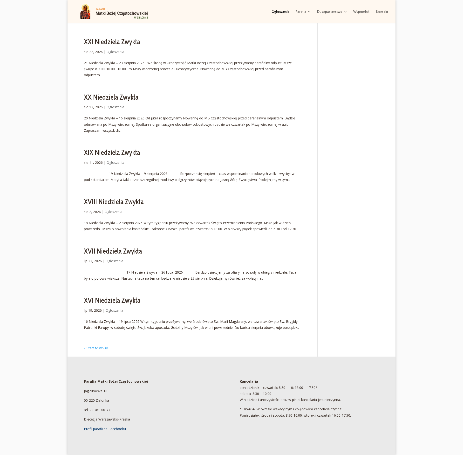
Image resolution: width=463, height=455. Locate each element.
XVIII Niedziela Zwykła (114, 201)
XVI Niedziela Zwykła (112, 300)
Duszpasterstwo (329, 12)
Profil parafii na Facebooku (105, 429)
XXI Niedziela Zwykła (112, 41)
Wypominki (361, 12)
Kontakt (382, 12)
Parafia (300, 12)
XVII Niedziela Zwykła (113, 251)
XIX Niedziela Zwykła (112, 152)
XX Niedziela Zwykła (111, 97)
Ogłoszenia (280, 12)
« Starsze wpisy (96, 348)
